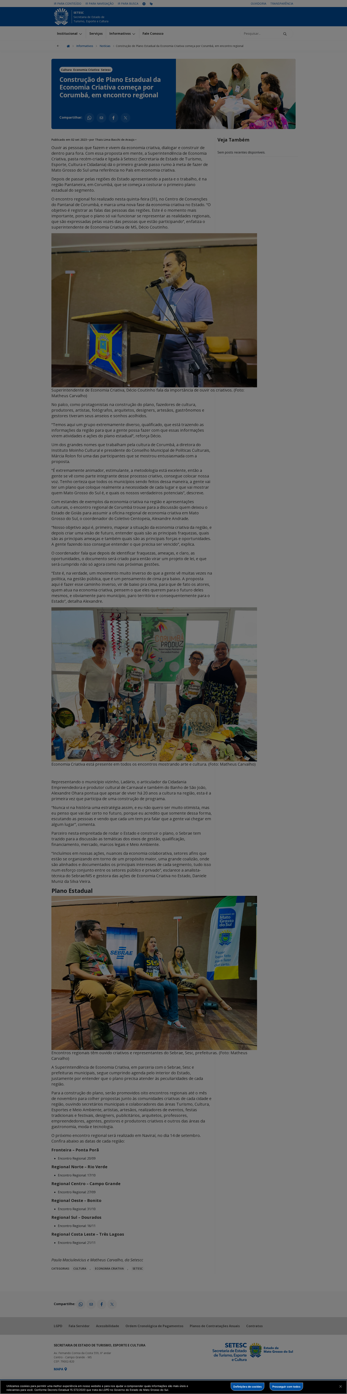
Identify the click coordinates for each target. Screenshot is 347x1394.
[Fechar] (340, 1386)
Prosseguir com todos (286, 1386)
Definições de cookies (247, 1386)
